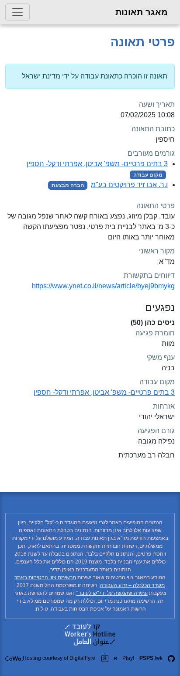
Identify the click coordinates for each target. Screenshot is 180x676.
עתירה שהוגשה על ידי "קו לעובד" (112, 593)
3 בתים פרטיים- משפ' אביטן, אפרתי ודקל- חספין (97, 163)
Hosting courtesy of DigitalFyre (59, 658)
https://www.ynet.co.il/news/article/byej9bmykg (103, 286)
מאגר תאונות (141, 12)
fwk (151, 658)
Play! (128, 658)
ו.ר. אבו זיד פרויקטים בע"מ (129, 184)
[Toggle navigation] (17, 12)
